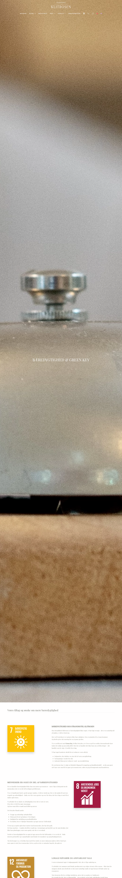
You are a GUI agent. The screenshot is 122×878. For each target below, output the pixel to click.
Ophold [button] (61, 13)
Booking (23, 13)
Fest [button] (51, 13)
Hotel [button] (31, 13)
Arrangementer (74, 13)
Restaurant (42, 13)
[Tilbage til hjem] (61, 5)
